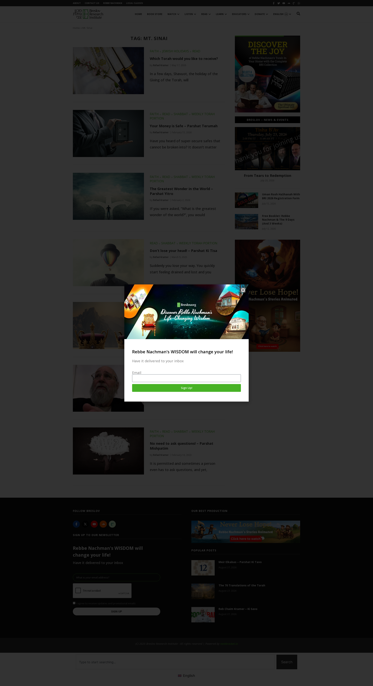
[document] (186, 343)
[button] (243, 290)
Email (136, 372)
